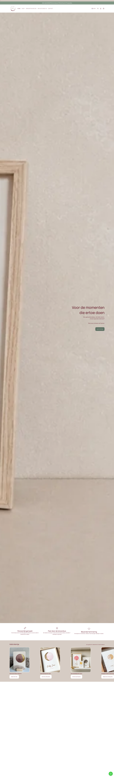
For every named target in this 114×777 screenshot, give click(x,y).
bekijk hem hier (14, 676)
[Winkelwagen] (103, 8)
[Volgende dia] (103, 662)
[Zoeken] (97, 8)
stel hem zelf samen (46, 676)
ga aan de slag (100, 329)
